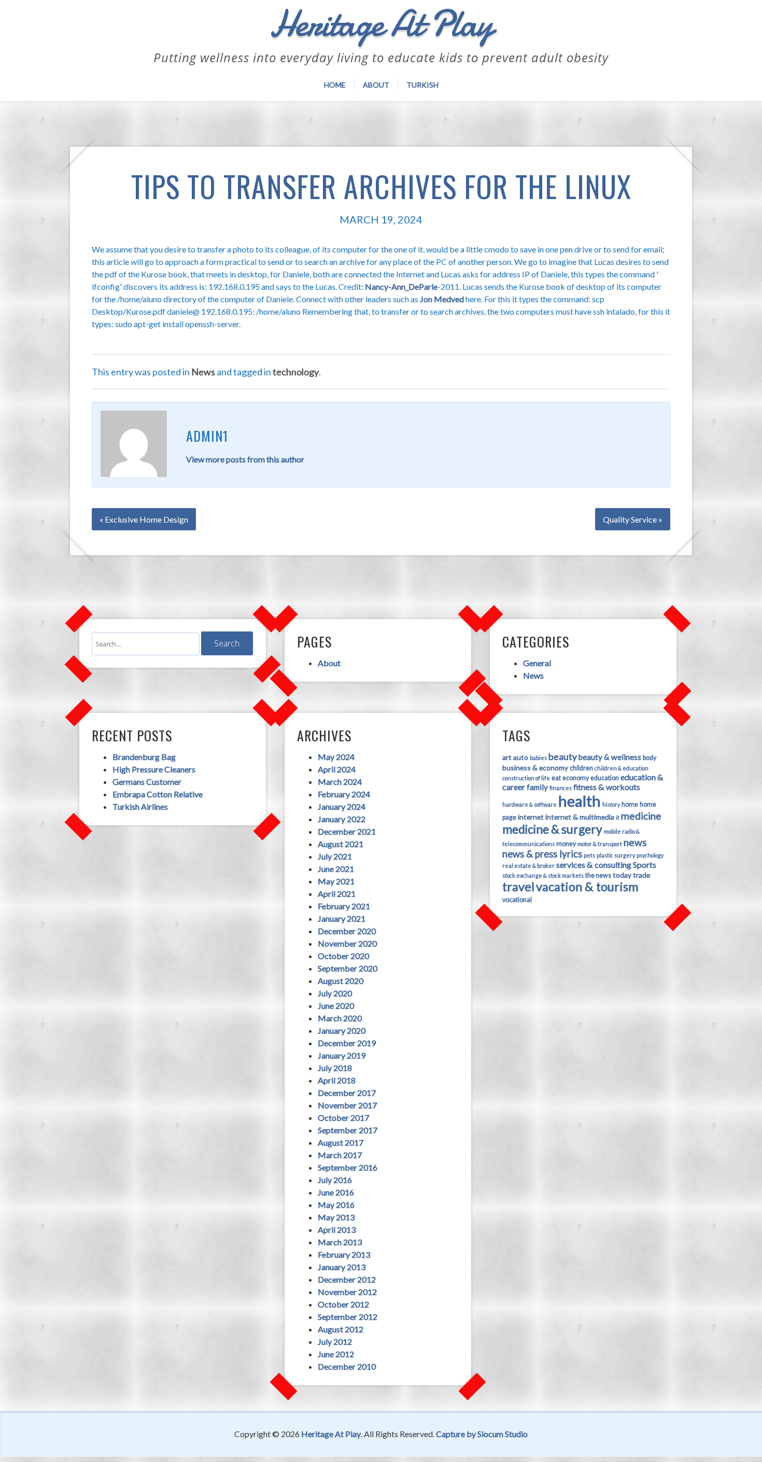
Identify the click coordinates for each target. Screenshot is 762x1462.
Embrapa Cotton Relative (157, 794)
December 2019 (347, 1043)
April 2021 (337, 893)
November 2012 (347, 1292)
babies (538, 757)
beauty (562, 756)
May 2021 (336, 881)
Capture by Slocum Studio (482, 1434)
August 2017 (340, 1142)
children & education (621, 768)
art (507, 757)
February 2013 (344, 1254)
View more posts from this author (245, 459)
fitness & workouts (606, 787)
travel (518, 886)
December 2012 (347, 1279)
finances (560, 787)
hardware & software (529, 804)
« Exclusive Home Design (144, 519)
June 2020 (336, 1005)
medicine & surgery (552, 829)
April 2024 (337, 769)
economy (575, 778)
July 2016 (335, 1180)
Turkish (422, 84)
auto (520, 757)
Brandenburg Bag (144, 757)
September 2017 (347, 1130)
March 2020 (340, 1018)
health (579, 801)
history (611, 804)
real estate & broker (528, 865)
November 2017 (347, 1105)
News (203, 371)
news (635, 842)
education (604, 778)
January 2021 (341, 918)
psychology (650, 855)
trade (641, 874)
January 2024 (341, 806)
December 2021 (347, 831)
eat (556, 778)
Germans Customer (146, 781)
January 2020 (341, 1030)
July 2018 (335, 1068)
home (630, 804)
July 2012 (335, 1341)
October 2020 (343, 956)
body (649, 758)
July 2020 (335, 993)
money (566, 844)
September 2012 (347, 1317)
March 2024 (340, 781)
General (537, 663)
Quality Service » (632, 519)
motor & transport (599, 843)
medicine (641, 816)
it (617, 817)
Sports (644, 864)
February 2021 (344, 906)
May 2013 (336, 1217)
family (537, 787)
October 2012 (343, 1304)
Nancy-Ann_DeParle (401, 286)
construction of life (526, 778)
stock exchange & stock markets (543, 875)
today (622, 874)
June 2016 (336, 1192)
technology (296, 371)
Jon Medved (442, 299)
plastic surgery (616, 855)
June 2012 (336, 1354)
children (581, 768)
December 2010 (347, 1366)
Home (335, 84)
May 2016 (336, 1205)
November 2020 (347, 943)
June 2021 (336, 869)
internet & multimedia (579, 816)
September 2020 (347, 968)
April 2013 (337, 1229)
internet (531, 816)
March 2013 (340, 1242)
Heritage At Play (331, 1434)
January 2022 (341, 819)
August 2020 (340, 981)
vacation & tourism (587, 886)
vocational (517, 900)
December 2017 (347, 1093)
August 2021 (340, 844)
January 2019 (341, 1055)
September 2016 (347, 1167)
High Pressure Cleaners (153, 769)
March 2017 (340, 1155)
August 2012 (340, 1329)
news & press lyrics (542, 854)
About (376, 84)
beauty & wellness (609, 757)
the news (598, 875)
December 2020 (347, 931)
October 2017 (343, 1117)
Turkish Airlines (140, 806)
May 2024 (336, 757)
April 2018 (337, 1080)
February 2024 (344, 794)
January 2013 (341, 1267)
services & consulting (593, 864)
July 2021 (335, 856)
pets (589, 855)
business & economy (535, 767)
